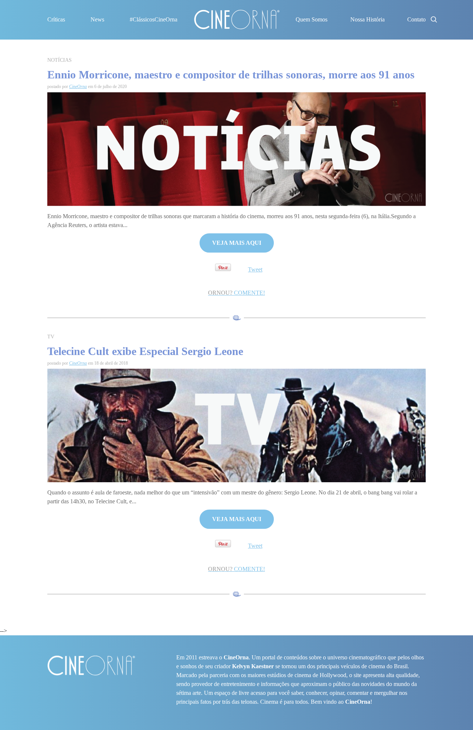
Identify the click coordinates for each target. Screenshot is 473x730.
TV (50, 336)
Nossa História (367, 19)
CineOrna (78, 86)
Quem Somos (311, 19)
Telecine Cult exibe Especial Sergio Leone (145, 351)
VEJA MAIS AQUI (236, 243)
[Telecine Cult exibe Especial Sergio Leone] (236, 425)
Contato (416, 19)
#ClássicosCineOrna (153, 19)
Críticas (56, 19)
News (97, 19)
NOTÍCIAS (59, 60)
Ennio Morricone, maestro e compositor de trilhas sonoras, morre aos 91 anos (231, 74)
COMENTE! (236, 293)
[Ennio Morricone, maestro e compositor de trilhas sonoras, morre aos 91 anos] (236, 148)
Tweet (255, 269)
